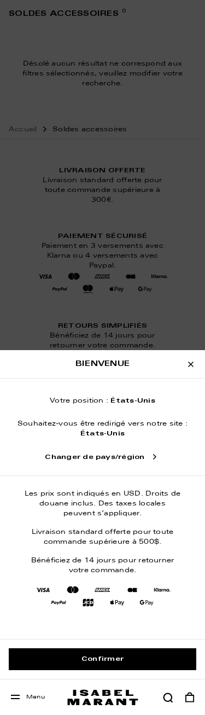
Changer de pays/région (94, 457)
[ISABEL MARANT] (102, 697)
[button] (167, 697)
